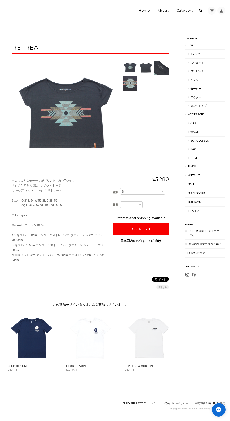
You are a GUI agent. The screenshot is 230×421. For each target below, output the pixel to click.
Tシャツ (195, 53)
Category (185, 11)
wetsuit (194, 175)
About (163, 11)
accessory (196, 114)
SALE (191, 184)
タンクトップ (198, 105)
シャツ (194, 79)
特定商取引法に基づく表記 (205, 244)
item (193, 157)
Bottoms (194, 201)
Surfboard (196, 193)
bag (193, 149)
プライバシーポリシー (175, 403)
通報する (162, 287)
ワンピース (197, 71)
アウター (195, 97)
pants (194, 210)
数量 (115, 204)
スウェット (197, 62)
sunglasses (199, 140)
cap (193, 123)
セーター (195, 88)
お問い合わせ (197, 252)
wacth (195, 131)
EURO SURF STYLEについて (204, 233)
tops (191, 45)
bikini (192, 166)
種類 (115, 192)
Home (144, 11)
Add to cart (140, 229)
